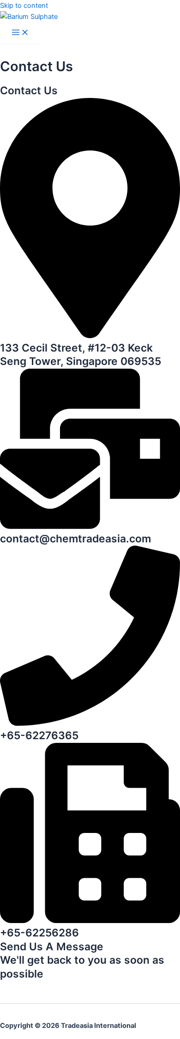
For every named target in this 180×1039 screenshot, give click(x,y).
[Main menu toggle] (20, 33)
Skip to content (24, 5)
